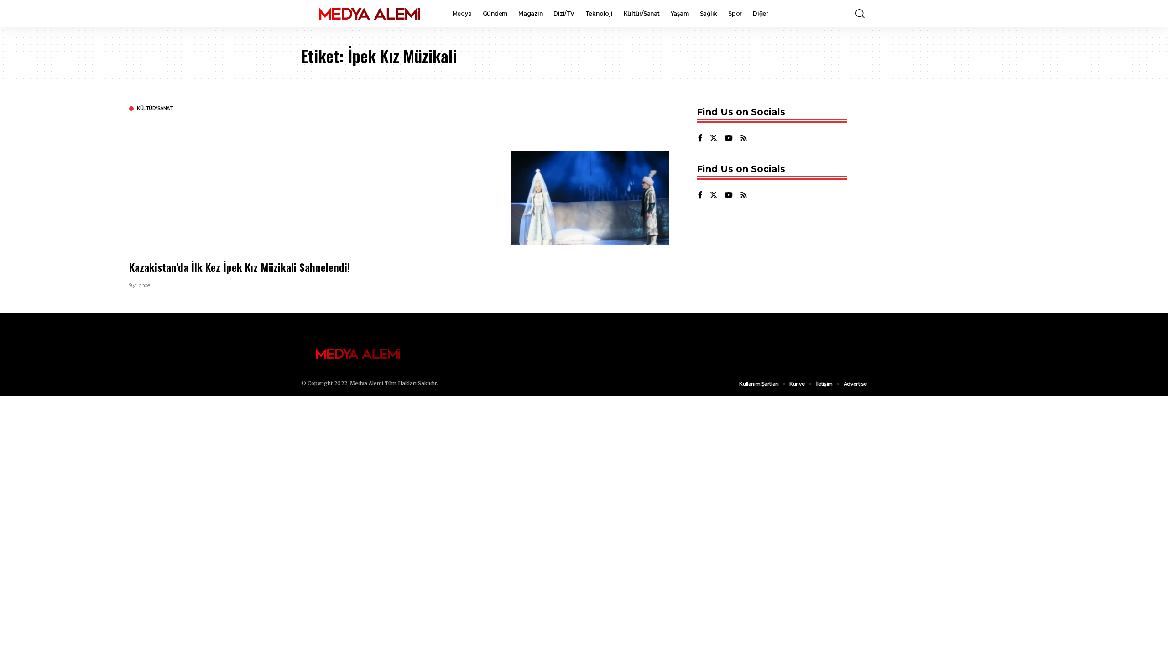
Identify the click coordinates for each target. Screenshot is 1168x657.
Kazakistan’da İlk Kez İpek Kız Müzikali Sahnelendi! (239, 267)
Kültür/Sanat (155, 108)
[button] (860, 13)
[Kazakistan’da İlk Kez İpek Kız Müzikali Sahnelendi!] (590, 198)
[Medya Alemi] (369, 13)
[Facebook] (700, 138)
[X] (714, 138)
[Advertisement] (403, 185)
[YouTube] (728, 138)
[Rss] (744, 138)
